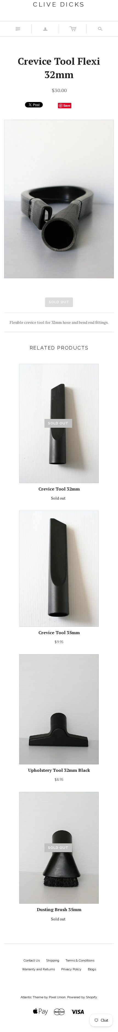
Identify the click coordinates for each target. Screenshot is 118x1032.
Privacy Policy (71, 969)
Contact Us (32, 960)
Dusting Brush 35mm (59, 909)
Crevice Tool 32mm (59, 489)
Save (66, 105)
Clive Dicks (59, 4)
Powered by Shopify (82, 997)
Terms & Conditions (80, 960)
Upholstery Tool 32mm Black (59, 770)
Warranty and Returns (38, 969)
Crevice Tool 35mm (59, 633)
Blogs (92, 969)
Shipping (52, 960)
